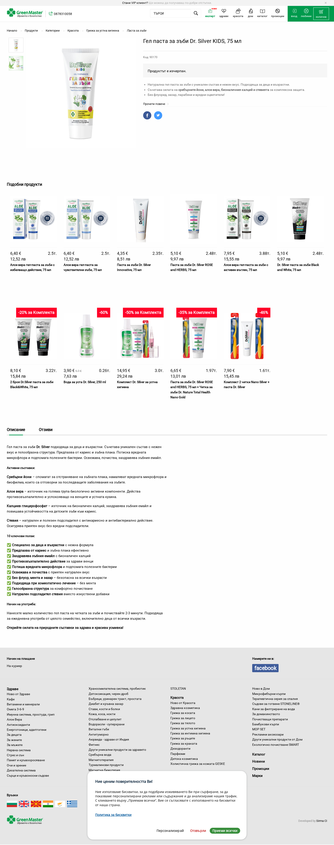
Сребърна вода (100, 754)
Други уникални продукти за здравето (117, 749)
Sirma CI (321, 821)
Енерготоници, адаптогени (26, 729)
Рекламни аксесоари (268, 734)
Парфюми (177, 754)
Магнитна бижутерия (104, 770)
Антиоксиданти (18, 724)
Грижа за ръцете (182, 738)
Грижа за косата (182, 713)
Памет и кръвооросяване (26, 760)
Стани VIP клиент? (135, 3)
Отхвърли (198, 830)
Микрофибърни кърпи (269, 694)
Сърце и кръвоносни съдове (28, 775)
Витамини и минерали (23, 704)
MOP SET (258, 729)
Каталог (258, 754)
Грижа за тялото (182, 723)
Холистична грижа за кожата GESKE (197, 764)
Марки (257, 776)
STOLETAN (178, 688)
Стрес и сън (15, 755)
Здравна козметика (185, 708)
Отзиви (45, 429)
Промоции (260, 769)
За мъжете (14, 745)
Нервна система (19, 750)
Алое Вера (14, 719)
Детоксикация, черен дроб (108, 694)
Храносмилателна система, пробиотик (117, 688)
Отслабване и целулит (105, 719)
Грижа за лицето (182, 718)
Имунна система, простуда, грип (31, 714)
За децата (14, 734)
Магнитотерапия (101, 760)
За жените (14, 740)
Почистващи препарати (270, 719)
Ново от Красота (182, 703)
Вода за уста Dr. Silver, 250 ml (85, 382)
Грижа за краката (183, 743)
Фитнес (94, 744)
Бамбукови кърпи (265, 724)
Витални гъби (99, 729)
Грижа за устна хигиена (188, 728)
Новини (258, 761)
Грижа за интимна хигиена (190, 733)
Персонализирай (170, 830)
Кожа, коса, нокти (102, 714)
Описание (16, 429)
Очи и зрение (16, 765)
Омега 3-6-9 (15, 709)
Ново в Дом (261, 688)
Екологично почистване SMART (275, 744)
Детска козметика (184, 759)
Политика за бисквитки (113, 815)
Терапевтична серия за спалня (275, 699)
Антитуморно (99, 734)
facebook (265, 668)
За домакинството (266, 714)
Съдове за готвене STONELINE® (276, 704)
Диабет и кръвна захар (106, 704)
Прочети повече (154, 104)
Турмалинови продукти (106, 765)
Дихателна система (21, 770)
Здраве (12, 689)
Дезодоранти (180, 748)
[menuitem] (321, 13)
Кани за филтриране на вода (273, 709)
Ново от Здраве (18, 694)
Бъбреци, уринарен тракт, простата (115, 699)
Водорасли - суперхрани (107, 724)
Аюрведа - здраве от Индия (109, 739)
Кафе (11, 699)
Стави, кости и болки (104, 709)
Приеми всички (224, 830)
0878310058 (63, 14)
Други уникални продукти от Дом (277, 739)
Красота (177, 698)
